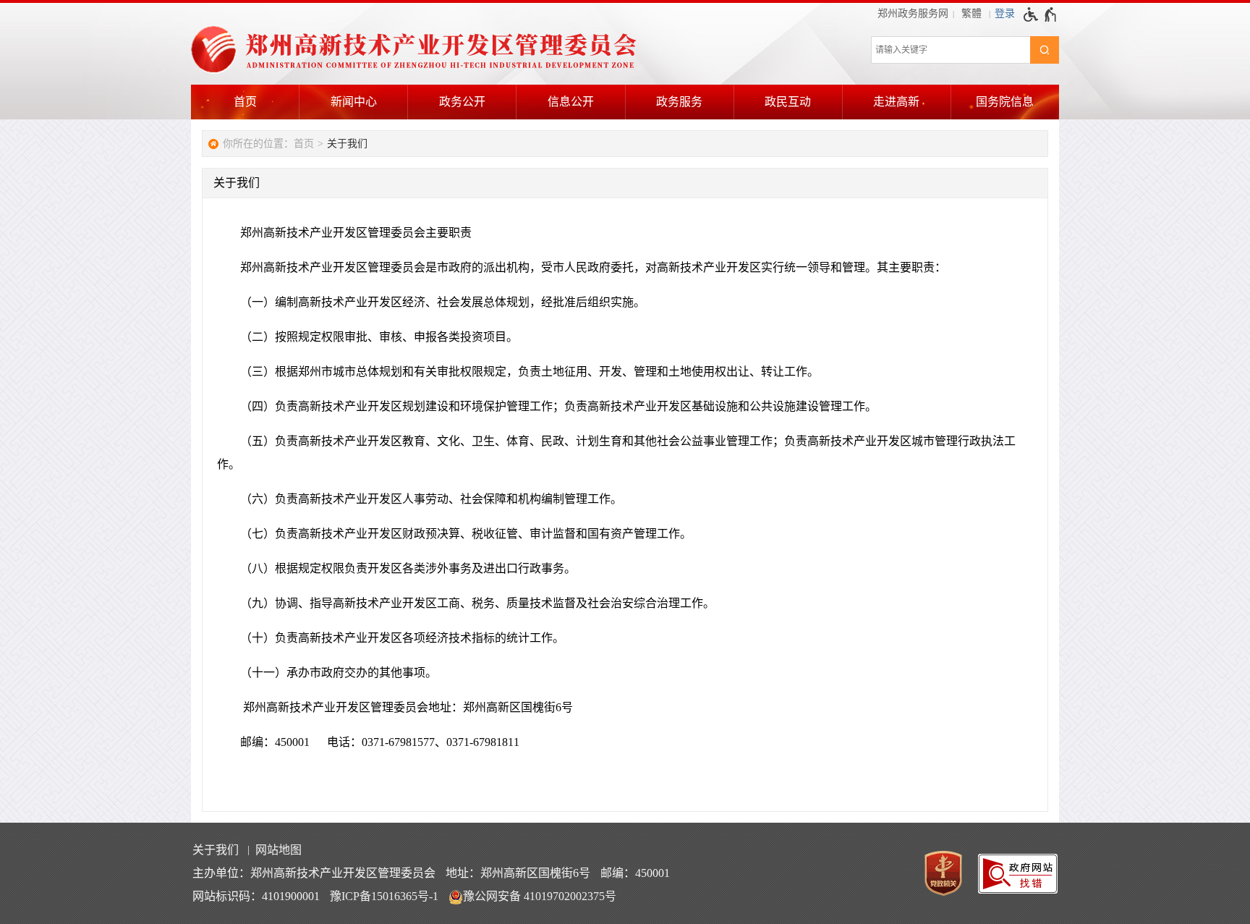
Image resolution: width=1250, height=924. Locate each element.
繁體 (971, 13)
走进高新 (896, 102)
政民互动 (788, 102)
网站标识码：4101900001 (256, 896)
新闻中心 (354, 102)
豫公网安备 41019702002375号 (539, 896)
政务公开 (462, 102)
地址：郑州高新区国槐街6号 (518, 873)
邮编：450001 (635, 873)
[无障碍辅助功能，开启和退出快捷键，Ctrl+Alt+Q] (1040, 14)
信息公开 (571, 102)
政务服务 (679, 102)
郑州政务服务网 (912, 13)
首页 (245, 102)
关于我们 (347, 143)
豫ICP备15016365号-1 (384, 896)
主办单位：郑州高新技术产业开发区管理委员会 (313, 873)
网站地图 (278, 850)
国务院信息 (1005, 102)
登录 (1005, 13)
